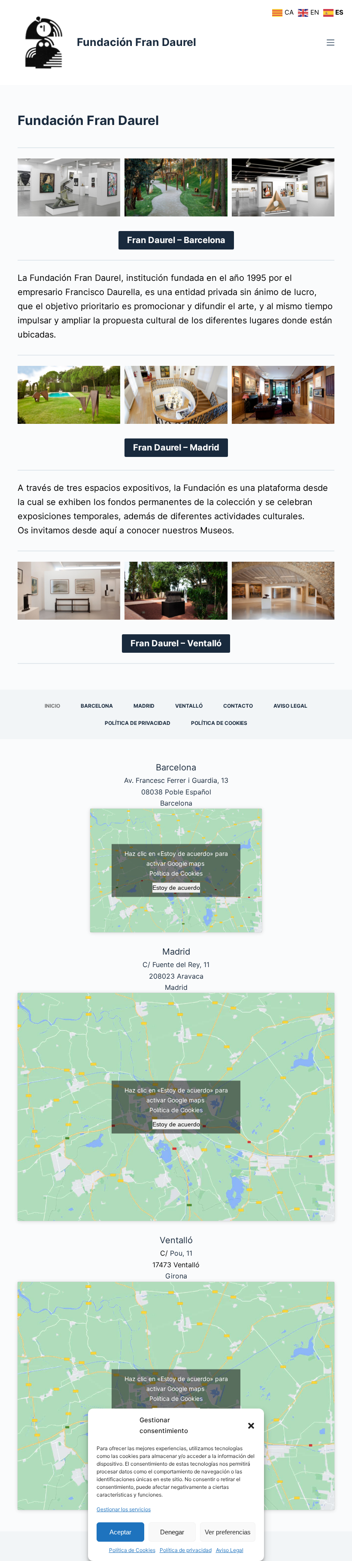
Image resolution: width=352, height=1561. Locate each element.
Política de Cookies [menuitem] (219, 723)
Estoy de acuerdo (176, 887)
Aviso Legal (229, 1550)
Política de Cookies (132, 1550)
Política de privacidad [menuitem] (137, 723)
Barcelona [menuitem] (97, 706)
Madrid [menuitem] (144, 706)
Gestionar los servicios (124, 1509)
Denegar (172, 1532)
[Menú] (330, 42)
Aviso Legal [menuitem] (290, 706)
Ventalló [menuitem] (189, 706)
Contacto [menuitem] (238, 706)
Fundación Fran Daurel (136, 42)
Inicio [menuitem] (52, 706)
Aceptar (120, 1532)
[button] (251, 1425)
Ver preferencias (228, 1532)
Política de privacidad (186, 1550)
